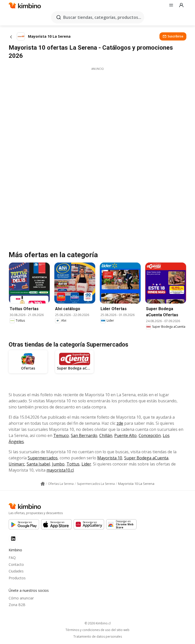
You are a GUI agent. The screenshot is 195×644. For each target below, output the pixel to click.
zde (120, 423)
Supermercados (43, 458)
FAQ (12, 557)
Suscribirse (175, 36)
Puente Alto (125, 435)
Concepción (150, 435)
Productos (17, 578)
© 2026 (98, 623)
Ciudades (16, 571)
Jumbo (58, 464)
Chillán (105, 435)
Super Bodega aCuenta (146, 458)
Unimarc (17, 464)
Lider (86, 464)
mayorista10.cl (60, 470)
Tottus (73, 464)
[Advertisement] (97, 106)
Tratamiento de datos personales (97, 637)
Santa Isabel (38, 464)
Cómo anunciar (21, 598)
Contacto (16, 564)
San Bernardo (84, 435)
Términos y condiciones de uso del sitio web (97, 630)
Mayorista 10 (109, 458)
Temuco (61, 435)
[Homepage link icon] (43, 484)
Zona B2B (17, 604)
